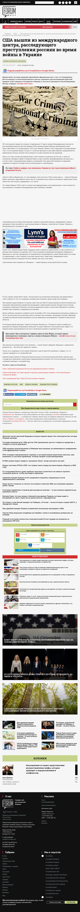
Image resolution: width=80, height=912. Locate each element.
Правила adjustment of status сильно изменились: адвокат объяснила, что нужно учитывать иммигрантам (45, 604)
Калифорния (67, 21)
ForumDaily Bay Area (52, 893)
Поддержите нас (8, 414)
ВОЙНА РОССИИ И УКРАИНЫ (15, 27)
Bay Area (47, 539)
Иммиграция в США (16, 22)
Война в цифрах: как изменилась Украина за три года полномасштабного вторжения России (40, 169)
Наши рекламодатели (49, 805)
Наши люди (6, 877)
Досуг (41, 21)
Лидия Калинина (13, 778)
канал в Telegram (8, 419)
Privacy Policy (6, 817)
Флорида (57, 21)
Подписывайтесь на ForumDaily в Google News (30, 70)
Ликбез (28, 21)
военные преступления (48, 384)
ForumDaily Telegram (52, 859)
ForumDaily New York (18, 421)
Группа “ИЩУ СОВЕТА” (53, 868)
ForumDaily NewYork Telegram (55, 878)
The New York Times (24, 84)
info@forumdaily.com (9, 839)
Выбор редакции (7, 885)
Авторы (44, 821)
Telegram (21, 394)
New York (23, 539)
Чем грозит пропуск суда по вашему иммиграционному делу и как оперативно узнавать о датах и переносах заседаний (43, 568)
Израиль (5, 887)
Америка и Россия (10, 384)
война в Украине (31, 384)
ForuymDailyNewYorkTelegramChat (57, 881)
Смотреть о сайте (11, 812)
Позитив (5, 858)
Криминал (5, 892)
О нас (8, 796)
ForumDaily (23, 534)
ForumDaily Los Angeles (53, 890)
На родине (5, 872)
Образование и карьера (10, 866)
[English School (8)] (40, 238)
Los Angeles (36, 544)
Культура (5, 879)
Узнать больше (55, 902)
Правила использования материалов (14, 815)
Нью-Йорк (49, 22)
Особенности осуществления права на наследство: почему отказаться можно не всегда (47, 590)
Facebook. (56, 414)
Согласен (71, 902)
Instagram (20, 419)
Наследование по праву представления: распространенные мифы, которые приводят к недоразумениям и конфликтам (46, 561)
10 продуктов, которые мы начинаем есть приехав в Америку (49, 766)
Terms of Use (6, 819)
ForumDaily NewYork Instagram (55, 884)
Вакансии (44, 823)
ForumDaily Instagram (52, 862)
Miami (47, 534)
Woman (4, 874)
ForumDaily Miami (51, 887)
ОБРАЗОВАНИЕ (47, 27)
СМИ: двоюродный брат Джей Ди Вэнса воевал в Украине (23, 378)
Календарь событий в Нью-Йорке (56, 875)
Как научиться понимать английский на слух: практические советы (44, 582)
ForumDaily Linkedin (52, 865)
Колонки (40, 758)
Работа (35, 21)
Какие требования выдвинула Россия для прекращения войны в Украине (28, 369)
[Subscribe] (74, 404)
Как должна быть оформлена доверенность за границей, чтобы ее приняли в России (47, 575)
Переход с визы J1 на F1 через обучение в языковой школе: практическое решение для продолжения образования (45, 597)
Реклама (49, 796)
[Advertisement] (40, 204)
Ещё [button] (75, 21)
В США (5, 22)
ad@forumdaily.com (48, 814)
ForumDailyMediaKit (48, 802)
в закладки (46, 394)
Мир (21, 384)
